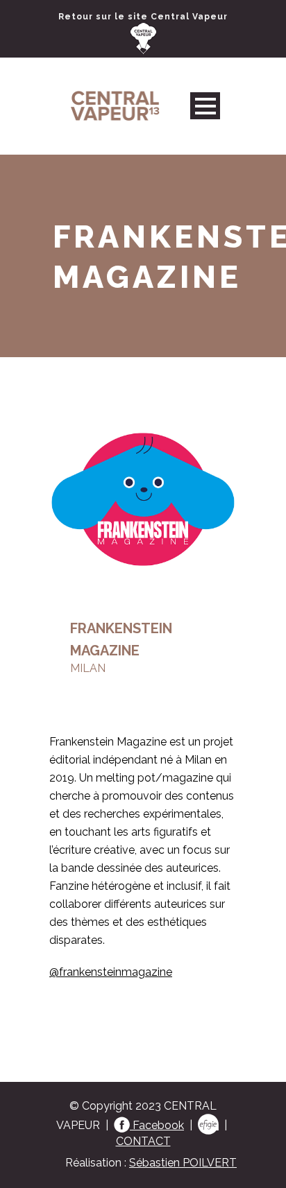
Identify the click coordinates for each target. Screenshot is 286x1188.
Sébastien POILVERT (183, 1162)
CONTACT (143, 1141)
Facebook (157, 1125)
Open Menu (205, 105)
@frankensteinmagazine (110, 972)
